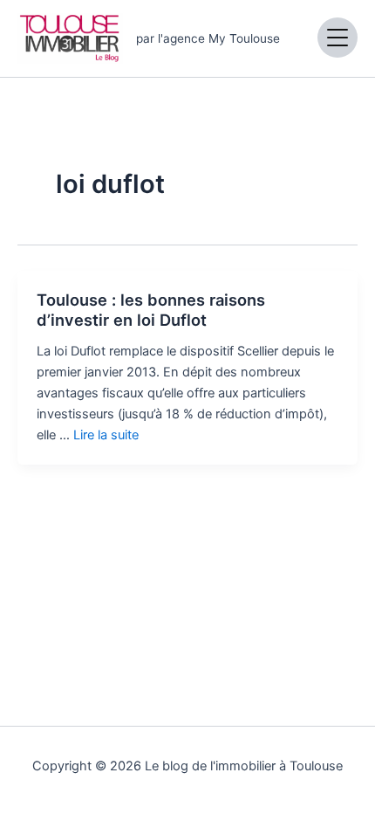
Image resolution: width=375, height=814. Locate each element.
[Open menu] (337, 37)
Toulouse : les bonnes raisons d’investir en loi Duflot (151, 310)
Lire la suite (106, 435)
